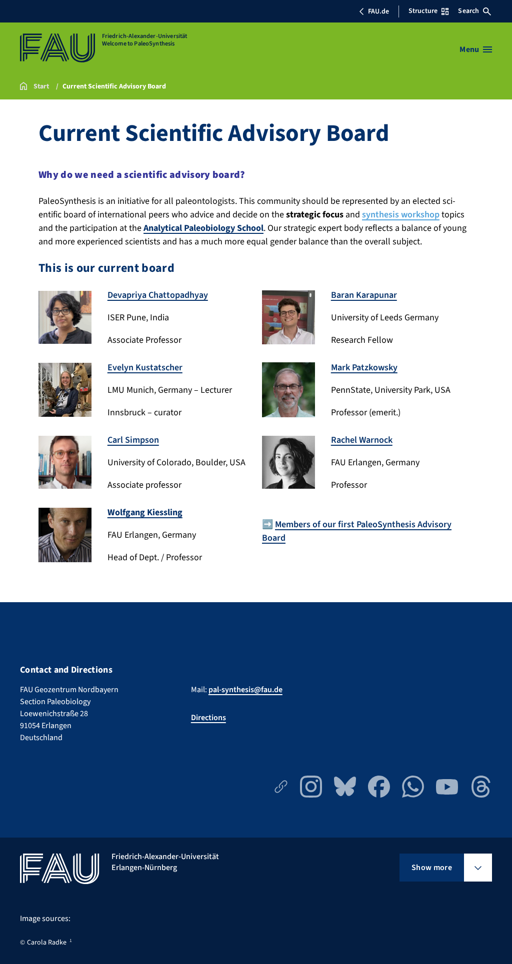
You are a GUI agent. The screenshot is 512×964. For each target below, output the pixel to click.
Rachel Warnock (361, 440)
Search (468, 11)
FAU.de (378, 11)
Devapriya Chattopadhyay (158, 295)
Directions (208, 717)
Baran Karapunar (364, 295)
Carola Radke (46, 943)
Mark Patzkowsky (364, 367)
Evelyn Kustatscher (145, 367)
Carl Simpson (133, 440)
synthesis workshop (401, 214)
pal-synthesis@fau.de (245, 689)
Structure (423, 11)
